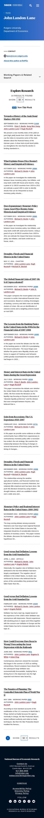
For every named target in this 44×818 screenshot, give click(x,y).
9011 (30, 652)
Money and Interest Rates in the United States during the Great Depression (22, 373)
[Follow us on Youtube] (33, 801)
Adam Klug (14, 657)
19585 (34, 216)
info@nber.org (22, 773)
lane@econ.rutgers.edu (17, 56)
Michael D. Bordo (21, 171)
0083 (29, 699)
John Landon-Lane (11, 129)
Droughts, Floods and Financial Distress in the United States (18, 255)
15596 (35, 469)
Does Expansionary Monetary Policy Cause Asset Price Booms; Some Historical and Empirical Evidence (21, 208)
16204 (30, 379)
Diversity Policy (22, 791)
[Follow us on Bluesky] (19, 801)
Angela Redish (22, 564)
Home (8, 13)
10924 (35, 514)
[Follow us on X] (10, 801)
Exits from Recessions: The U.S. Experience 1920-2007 (18, 418)
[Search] (30, 5)
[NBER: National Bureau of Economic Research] (13, 5)
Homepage (22, 783)
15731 (35, 424)
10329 (35, 604)
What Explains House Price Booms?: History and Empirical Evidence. (20, 162)
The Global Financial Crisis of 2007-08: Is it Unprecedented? (22, 281)
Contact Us (22, 764)
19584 (34, 168)
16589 (35, 287)
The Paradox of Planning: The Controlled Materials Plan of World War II (22, 692)
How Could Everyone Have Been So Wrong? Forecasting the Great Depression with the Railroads (20, 644)
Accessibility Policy (22, 788)
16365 (36, 334)
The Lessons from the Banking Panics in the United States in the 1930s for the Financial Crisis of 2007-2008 (21, 326)
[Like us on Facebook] (29, 801)
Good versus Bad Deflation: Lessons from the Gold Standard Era (20, 553)
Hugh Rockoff (26, 129)
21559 (36, 124)
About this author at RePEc (16, 61)
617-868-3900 (22, 771)
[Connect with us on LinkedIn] (15, 801)
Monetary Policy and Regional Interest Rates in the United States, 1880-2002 (22, 508)
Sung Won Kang (33, 126)
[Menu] (37, 5)
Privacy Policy (22, 793)
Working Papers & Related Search (18, 76)
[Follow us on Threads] (24, 801)
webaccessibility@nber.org (22, 775)
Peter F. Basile (20, 126)
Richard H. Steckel (19, 266)
